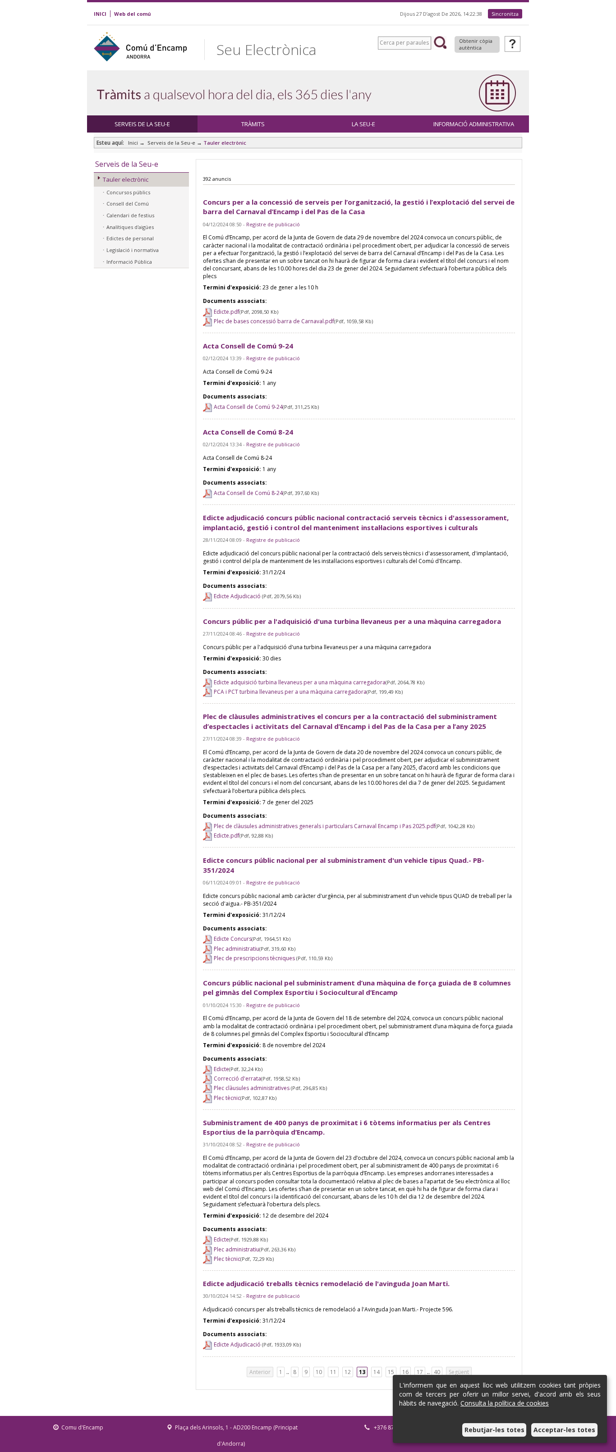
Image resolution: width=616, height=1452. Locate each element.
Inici (133, 142)
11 (333, 1372)
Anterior (260, 1372)
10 (319, 1372)
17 (420, 1372)
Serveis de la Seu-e (170, 142)
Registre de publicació (273, 224)
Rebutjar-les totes (494, 1429)
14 (376, 1372)
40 (437, 1372)
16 (405, 1372)
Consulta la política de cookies (504, 1403)
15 (391, 1372)
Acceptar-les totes (564, 1429)
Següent (459, 1372)
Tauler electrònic (224, 142)
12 (348, 1372)
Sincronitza (505, 13)
